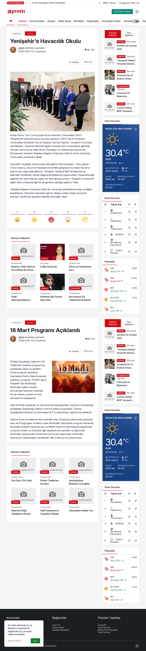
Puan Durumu (104, 632)
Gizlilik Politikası (14, 641)
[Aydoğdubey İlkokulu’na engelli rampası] (81, 472)
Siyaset (51, 21)
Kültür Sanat (64, 21)
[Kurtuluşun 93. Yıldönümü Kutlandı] (81, 288)
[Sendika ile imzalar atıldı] (121, 45)
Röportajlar (93, 21)
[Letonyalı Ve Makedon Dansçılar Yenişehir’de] (121, 91)
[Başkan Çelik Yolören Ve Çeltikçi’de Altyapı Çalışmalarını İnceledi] (23, 258)
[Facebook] (137, 646)
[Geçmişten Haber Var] (81, 501)
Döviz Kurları (58, 627)
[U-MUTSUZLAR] (52, 258)
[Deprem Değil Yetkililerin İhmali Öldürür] (23, 501)
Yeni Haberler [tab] (129, 34)
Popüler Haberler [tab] (113, 34)
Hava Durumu (104, 627)
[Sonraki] (30, 3)
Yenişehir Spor (131, 21)
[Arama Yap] (136, 11)
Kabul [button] (35, 641)
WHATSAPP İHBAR (122, 11)
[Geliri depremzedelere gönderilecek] (23, 288)
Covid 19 (102, 625)
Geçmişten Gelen (111, 21)
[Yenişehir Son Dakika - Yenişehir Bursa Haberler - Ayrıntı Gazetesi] (16, 11)
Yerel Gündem (37, 21)
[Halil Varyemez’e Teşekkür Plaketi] (52, 501)
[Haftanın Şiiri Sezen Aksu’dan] (52, 288)
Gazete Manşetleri (60, 630)
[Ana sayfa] (11, 21)
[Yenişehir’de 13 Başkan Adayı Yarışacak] (121, 75)
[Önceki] (26, 3)
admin (21, 48)
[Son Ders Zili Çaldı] (23, 472)
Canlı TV (56, 625)
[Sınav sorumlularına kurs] (81, 258)
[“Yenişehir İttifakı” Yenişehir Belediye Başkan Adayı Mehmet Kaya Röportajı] (121, 60)
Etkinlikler (79, 21)
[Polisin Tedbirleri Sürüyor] (52, 472)
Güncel (22, 21)
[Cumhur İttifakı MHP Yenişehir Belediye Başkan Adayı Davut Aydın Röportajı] (121, 107)
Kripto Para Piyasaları (108, 630)
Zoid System (50, 646)
